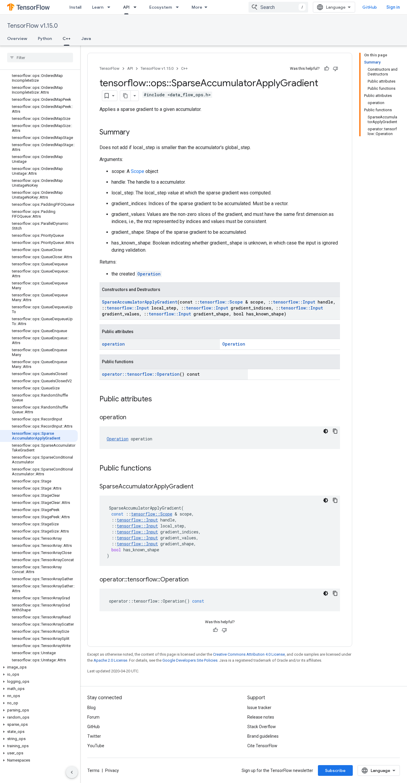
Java (86, 38)
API (126, 7)
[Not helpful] (335, 68)
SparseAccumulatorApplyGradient (139, 302)
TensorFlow (109, 68)
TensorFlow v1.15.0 (32, 26)
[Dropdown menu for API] (137, 7)
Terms (93, 770)
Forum (93, 717)
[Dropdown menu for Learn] (110, 7)
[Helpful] (326, 68)
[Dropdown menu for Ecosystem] (179, 7)
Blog (91, 707)
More (197, 7)
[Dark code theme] (325, 431)
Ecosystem (160, 7)
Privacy (112, 770)
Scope (137, 171)
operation (113, 344)
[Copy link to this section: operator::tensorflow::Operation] (195, 580)
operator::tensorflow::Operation (141, 374)
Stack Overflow (261, 726)
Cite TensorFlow (262, 745)
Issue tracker (259, 707)
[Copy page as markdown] (125, 96)
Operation (149, 274)
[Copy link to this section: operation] (132, 417)
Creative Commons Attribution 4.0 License (249, 654)
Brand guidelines (263, 736)
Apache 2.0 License (110, 660)
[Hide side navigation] (72, 772)
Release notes (260, 717)
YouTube (95, 745)
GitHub (369, 7)
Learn (97, 7)
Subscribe (335, 770)
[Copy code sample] (335, 431)
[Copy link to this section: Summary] (136, 132)
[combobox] (278, 7)
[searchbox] (40, 57)
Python (45, 38)
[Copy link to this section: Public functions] (157, 468)
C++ (67, 38)
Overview (17, 38)
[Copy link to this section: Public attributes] (158, 399)
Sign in (393, 7)
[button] (39, 667)
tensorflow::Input (294, 302)
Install (75, 7)
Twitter (94, 736)
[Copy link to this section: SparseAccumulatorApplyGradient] (199, 486)
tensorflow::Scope (221, 302)
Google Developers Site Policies (190, 660)
